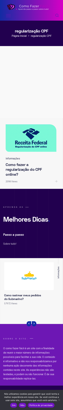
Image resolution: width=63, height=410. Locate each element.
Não (22, 405)
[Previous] (29, 323)
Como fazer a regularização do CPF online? (24, 169)
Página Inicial (19, 35)
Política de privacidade (41, 405)
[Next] (34, 323)
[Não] (59, 400)
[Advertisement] (31, 85)
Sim (14, 405)
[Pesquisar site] (57, 15)
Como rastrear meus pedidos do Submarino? (22, 297)
